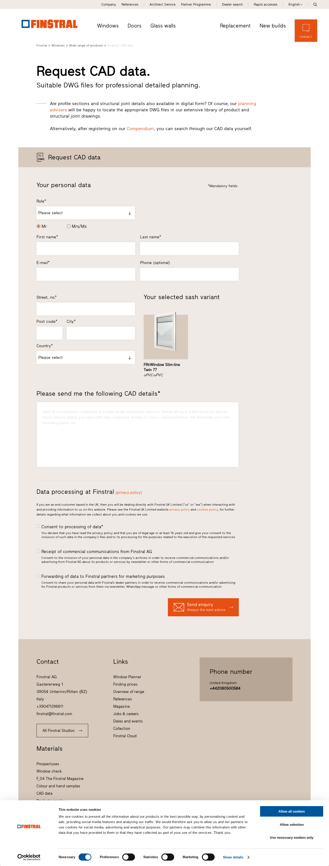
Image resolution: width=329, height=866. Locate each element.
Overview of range (128, 691)
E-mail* (43, 262)
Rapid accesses (265, 4)
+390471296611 (49, 706)
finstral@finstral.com (54, 714)
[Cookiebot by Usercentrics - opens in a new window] (29, 857)
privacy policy (179, 509)
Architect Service (162, 4)
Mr (44, 226)
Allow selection (292, 824)
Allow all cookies (291, 811)
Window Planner (127, 677)
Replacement (235, 26)
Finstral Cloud (125, 736)
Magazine (121, 706)
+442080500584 (225, 688)
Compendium (140, 128)
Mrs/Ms (79, 226)
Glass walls (163, 26)
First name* (47, 236)
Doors (134, 26)
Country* (44, 345)
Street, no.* (46, 297)
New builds (273, 26)
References (130, 4)
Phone (155, 262)
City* (71, 321)
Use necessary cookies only (291, 837)
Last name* (150, 236)
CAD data (44, 793)
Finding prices (125, 684)
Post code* (46, 321)
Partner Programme (196, 4)
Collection (121, 728)
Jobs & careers (126, 714)
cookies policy (207, 509)
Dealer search (232, 4)
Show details (233, 857)
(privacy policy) (128, 492)
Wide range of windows (86, 45)
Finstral (41, 45)
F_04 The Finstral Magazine (59, 778)
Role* (41, 201)
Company (108, 4)
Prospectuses (47, 764)
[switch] (128, 857)
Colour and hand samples (58, 786)
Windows (108, 26)
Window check (49, 771)
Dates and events (128, 721)
